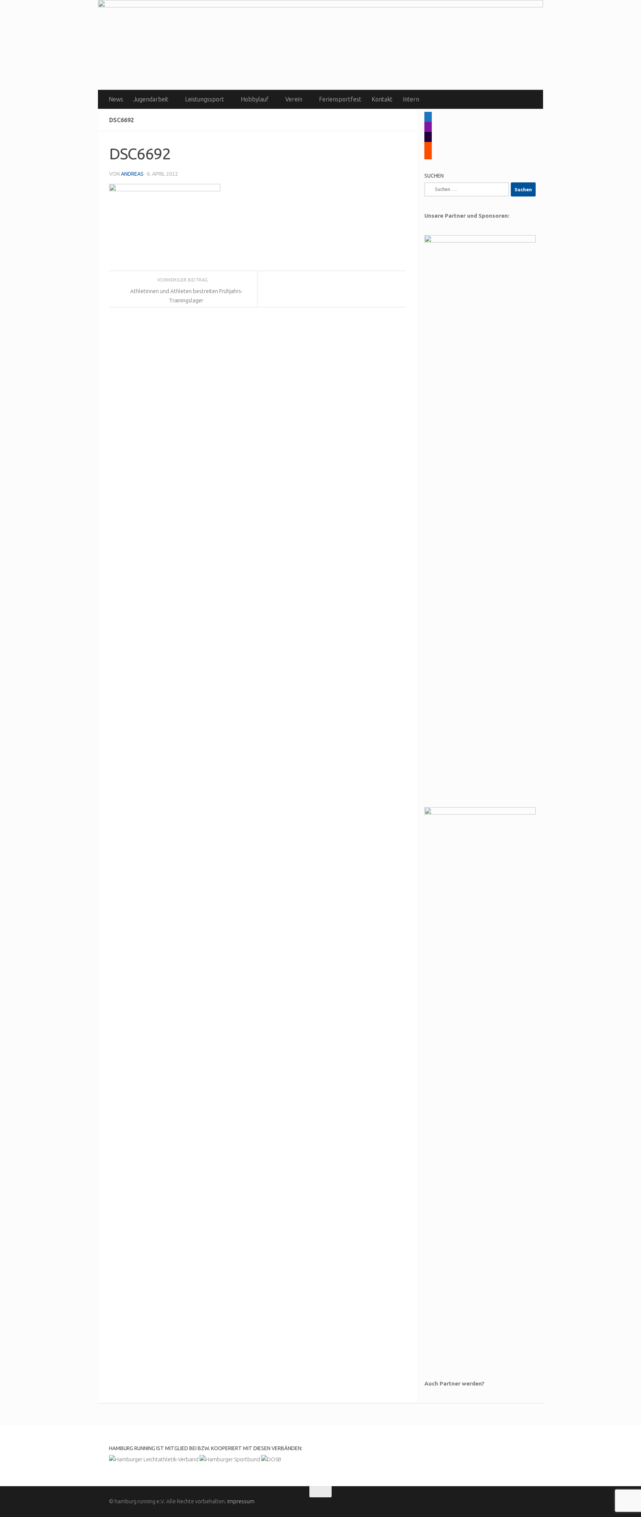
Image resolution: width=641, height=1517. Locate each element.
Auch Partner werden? (454, 1383)
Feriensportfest (340, 99)
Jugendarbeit (151, 99)
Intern (411, 99)
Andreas (132, 174)
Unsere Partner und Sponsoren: (466, 215)
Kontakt (382, 99)
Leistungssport (204, 99)
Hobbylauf (255, 99)
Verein (293, 99)
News (116, 99)
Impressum (240, 1501)
